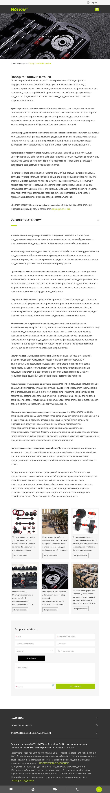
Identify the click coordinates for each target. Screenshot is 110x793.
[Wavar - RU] (19, 9)
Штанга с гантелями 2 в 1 (45, 752)
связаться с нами (21, 725)
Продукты (22, 63)
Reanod (38, 747)
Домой (13, 63)
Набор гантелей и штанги (45, 773)
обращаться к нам (61, 209)
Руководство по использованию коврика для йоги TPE (43, 756)
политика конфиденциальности (58, 747)
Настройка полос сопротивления (27, 777)
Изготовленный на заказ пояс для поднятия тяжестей (37, 770)
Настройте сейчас (20, 555)
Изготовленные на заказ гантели (75, 773)
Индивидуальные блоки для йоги (68, 766)
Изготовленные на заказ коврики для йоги (66, 777)
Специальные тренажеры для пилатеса (31, 766)
